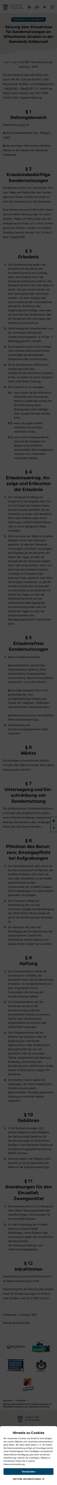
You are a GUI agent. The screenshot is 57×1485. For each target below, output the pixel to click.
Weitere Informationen (27, 1479)
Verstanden (28, 1471)
